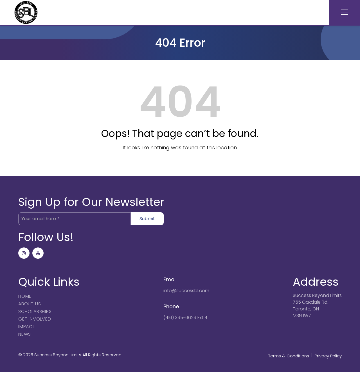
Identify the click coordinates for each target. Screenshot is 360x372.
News (24, 334)
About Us (29, 304)
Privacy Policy (328, 356)
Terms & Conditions (288, 356)
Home (25, 296)
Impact (26, 326)
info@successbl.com (186, 290)
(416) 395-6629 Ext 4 (185, 317)
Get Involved (34, 319)
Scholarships (35, 311)
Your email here (40, 218)
